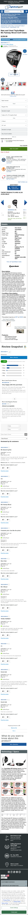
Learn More (8, 163)
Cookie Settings (14, 907)
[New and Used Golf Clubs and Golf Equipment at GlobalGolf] (14, 8)
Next (14, 730)
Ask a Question (14, 744)
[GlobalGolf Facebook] (11, 872)
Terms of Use (5, 903)
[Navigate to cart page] (25, 11)
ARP (16, 317)
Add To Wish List (22, 182)
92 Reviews (3, 44)
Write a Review (9, 44)
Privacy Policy (6, 900)
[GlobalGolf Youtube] (16, 872)
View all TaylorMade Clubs (14, 261)
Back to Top (14, 727)
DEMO (21, 317)
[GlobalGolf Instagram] (19, 872)
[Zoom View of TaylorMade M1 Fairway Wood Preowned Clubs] (14, 62)
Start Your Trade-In (10, 179)
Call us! (15, 188)
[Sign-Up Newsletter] (8, 872)
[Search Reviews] (25, 434)
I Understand (14, 912)
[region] (14, 901)
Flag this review (4, 470)
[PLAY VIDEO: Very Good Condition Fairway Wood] (20, 332)
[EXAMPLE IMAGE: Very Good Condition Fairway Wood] (8, 325)
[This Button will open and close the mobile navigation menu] (2, 11)
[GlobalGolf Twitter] (14, 872)
